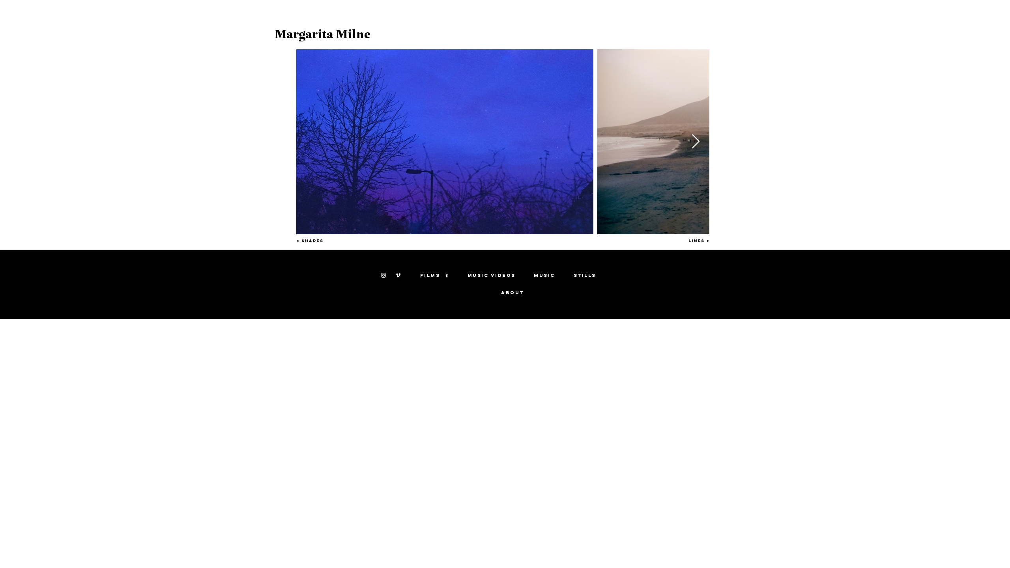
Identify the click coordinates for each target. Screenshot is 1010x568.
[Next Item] (695, 141)
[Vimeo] (398, 275)
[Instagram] (383, 275)
